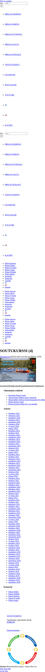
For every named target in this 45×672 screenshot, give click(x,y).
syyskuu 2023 (13, 450)
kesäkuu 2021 (13, 502)
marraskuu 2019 (14, 537)
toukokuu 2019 (14, 548)
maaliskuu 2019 (14, 552)
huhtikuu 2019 (13, 550)
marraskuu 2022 (14, 470)
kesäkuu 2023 (13, 457)
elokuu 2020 (13, 522)
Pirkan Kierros (13, 596)
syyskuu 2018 (13, 565)
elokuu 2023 (13, 452)
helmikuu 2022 (14, 489)
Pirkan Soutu (13, 600)
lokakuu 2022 (13, 472)
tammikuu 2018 (14, 582)
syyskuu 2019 (13, 541)
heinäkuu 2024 (14, 431)
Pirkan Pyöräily (14, 598)
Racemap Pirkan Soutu (17, 395)
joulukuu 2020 (13, 515)
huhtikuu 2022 (13, 485)
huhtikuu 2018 (13, 576)
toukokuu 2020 (14, 526)
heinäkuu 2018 (14, 569)
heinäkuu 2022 (14, 478)
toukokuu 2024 (14, 435)
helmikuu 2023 (14, 463)
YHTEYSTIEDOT (14, 616)
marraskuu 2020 (14, 517)
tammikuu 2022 (14, 491)
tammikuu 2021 (14, 513)
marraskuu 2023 (14, 446)
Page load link (5, 669)
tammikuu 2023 (14, 465)
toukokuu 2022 (14, 483)
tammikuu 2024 (14, 442)
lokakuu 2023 (13, 448)
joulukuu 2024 (13, 424)
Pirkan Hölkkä (13, 594)
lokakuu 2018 (13, 563)
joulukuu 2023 (13, 444)
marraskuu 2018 (14, 561)
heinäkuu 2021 (14, 500)
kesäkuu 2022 (13, 481)
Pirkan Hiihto (13, 592)
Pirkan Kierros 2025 (16, 402)
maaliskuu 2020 (14, 530)
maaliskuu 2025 (14, 418)
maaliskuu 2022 (14, 487)
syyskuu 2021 (13, 496)
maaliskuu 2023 (14, 461)
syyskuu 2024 (13, 426)
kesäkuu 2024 (13, 433)
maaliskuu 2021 (14, 509)
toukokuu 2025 (14, 416)
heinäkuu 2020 (14, 524)
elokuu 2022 (13, 476)
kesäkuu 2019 (13, 545)
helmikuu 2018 (14, 580)
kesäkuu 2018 (13, 571)
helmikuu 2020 (14, 532)
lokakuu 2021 (13, 493)
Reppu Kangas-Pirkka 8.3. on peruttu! (22, 404)
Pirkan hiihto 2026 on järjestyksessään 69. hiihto (26, 400)
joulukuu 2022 (13, 468)
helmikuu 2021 (14, 511)
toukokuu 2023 (14, 459)
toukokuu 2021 (14, 504)
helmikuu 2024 (14, 439)
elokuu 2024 (13, 429)
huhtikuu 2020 (13, 528)
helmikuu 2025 (14, 420)
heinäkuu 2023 (14, 455)
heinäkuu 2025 (14, 413)
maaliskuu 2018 (14, 578)
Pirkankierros (5, 357)
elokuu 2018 (13, 567)
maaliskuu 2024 (14, 437)
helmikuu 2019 (14, 554)
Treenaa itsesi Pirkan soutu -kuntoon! (22, 398)
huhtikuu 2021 (13, 506)
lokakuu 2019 (13, 539)
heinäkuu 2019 (14, 543)
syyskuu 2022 (13, 474)
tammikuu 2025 (14, 422)
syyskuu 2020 (13, 519)
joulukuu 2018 (13, 558)
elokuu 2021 (13, 498)
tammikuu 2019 (14, 556)
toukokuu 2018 (14, 574)
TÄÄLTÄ (11, 622)
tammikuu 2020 (14, 535)
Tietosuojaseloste (13, 630)
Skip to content (5, 1)
